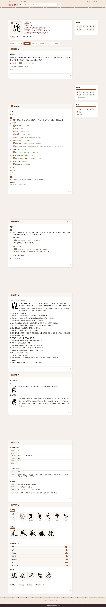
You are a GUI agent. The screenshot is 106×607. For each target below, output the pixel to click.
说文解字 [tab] (42, 43)
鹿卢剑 (14, 184)
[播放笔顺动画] (12, 23)
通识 (25, 1)
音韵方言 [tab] (49, 43)
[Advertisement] (53, 12)
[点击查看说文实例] (39, 516)
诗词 (17, 1)
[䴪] (20, 36)
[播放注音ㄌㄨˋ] (34, 25)
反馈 (69, 76)
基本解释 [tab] (12, 43)
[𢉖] (24, 36)
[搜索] (59, 4)
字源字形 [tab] (57, 43)
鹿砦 (25, 184)
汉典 (10, 1)
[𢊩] (27, 36)
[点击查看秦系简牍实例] (48, 516)
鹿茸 (18, 184)
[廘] (17, 36)
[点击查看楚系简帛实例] (31, 516)
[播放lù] (32, 22)
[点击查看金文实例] (22, 516)
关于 (46, 601)
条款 (51, 601)
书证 (71, 221)
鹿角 (11, 184)
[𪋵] (30, 36)
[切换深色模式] (97, 1)
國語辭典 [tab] (27, 43)
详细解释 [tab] (19, 43)
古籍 (14, 1)
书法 (21, 1)
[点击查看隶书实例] (57, 516)
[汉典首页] (12, 4)
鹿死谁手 (21, 184)
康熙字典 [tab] (34, 43)
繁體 (94, 1)
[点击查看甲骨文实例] (14, 516)
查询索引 (89, 1)
